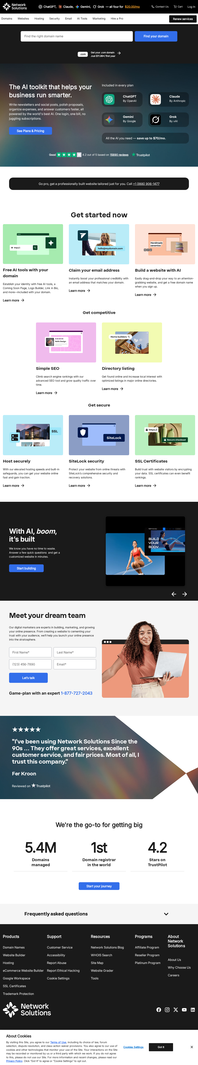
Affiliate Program (147, 947)
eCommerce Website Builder (23, 970)
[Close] (192, 1047)
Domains (6, 18)
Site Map (97, 963)
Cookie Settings (58, 978)
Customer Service (60, 947)
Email (68, 18)
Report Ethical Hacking (63, 970)
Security (54, 18)
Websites (23, 18)
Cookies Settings (133, 1047)
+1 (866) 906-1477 (146, 184)
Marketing (99, 18)
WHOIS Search (101, 955)
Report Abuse (56, 963)
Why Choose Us (179, 967)
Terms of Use (58, 1042)
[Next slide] (184, 594)
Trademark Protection (18, 994)
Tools (94, 978)
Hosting (39, 18)
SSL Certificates (14, 986)
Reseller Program (147, 955)
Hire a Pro (117, 18)
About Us (174, 960)
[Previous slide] (174, 594)
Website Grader (102, 970)
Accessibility (56, 955)
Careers (173, 975)
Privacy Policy (14, 1060)
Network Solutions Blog (107, 947)
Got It (161, 1047)
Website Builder (14, 955)
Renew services (183, 18)
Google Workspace (16, 978)
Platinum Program (147, 963)
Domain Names (14, 947)
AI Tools (82, 18)
